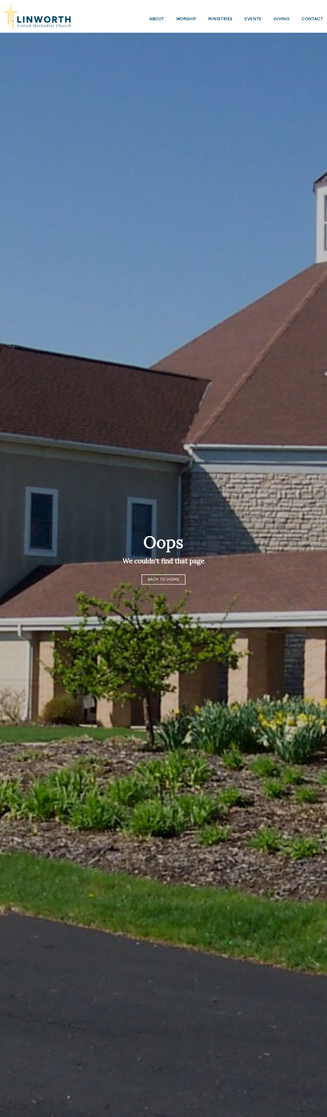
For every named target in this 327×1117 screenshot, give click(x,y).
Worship (186, 19)
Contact (312, 19)
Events (252, 19)
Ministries (220, 19)
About (156, 19)
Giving (281, 19)
